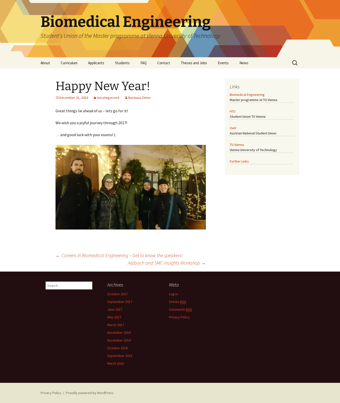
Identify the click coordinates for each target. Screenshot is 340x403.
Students (122, 62)
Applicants (96, 62)
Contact (163, 62)
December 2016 (119, 332)
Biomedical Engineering (247, 94)
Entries (177, 301)
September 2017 (119, 301)
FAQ (143, 62)
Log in (173, 294)
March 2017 (115, 325)
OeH (233, 128)
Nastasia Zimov (139, 97)
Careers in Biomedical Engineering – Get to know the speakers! (119, 255)
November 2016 (119, 340)
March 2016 (115, 363)
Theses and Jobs (194, 62)
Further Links (239, 161)
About (45, 62)
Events (223, 62)
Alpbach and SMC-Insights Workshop (167, 263)
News (243, 62)
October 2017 (117, 294)
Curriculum (69, 62)
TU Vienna (237, 144)
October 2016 (117, 348)
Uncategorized (108, 97)
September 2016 (119, 355)
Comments (180, 309)
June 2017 (114, 309)
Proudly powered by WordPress (90, 393)
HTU (232, 111)
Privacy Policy (179, 317)
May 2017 (114, 317)
